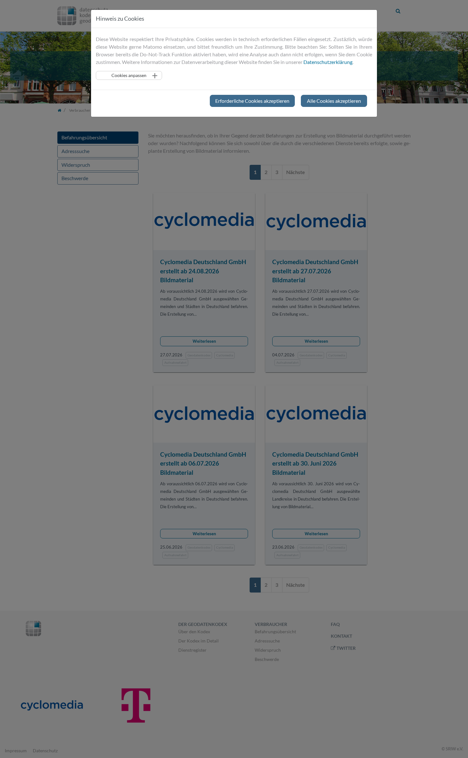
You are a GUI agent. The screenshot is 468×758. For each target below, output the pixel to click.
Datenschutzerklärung (327, 62)
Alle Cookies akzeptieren (334, 101)
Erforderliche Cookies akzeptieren (252, 101)
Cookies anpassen (128, 75)
